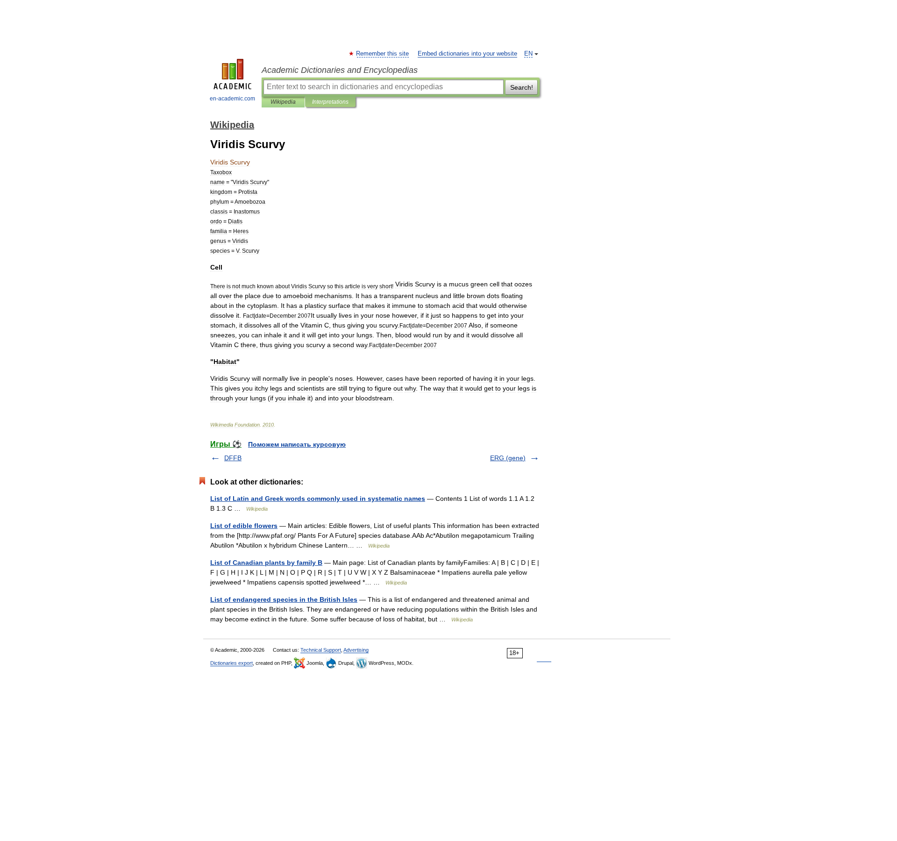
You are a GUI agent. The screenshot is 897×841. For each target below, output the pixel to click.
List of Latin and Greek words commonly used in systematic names (317, 498)
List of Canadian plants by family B (266, 562)
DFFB (233, 458)
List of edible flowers (244, 525)
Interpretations (330, 102)
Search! (521, 87)
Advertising (356, 650)
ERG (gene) (508, 458)
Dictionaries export (231, 663)
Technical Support (320, 650)
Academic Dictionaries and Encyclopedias (340, 70)
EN (528, 53)
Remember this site (383, 53)
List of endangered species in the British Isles (283, 599)
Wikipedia (283, 102)
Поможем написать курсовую (297, 444)
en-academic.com (232, 98)
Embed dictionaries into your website (467, 53)
